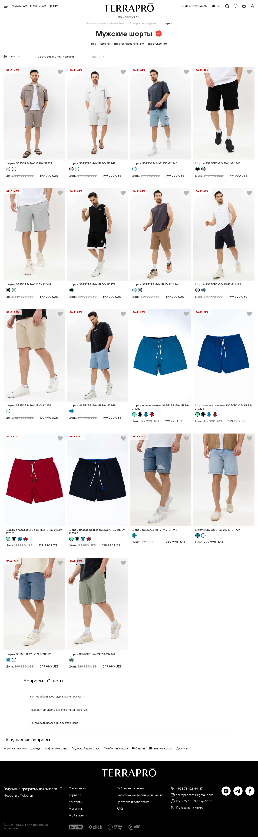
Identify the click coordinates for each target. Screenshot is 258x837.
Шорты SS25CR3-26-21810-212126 (28, 405)
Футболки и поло (116, 748)
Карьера (75, 795)
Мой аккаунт (78, 815)
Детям (53, 6)
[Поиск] (227, 6)
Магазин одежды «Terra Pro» (105, 23)
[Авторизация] (252, 6)
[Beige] (8, 169)
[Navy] (140, 290)
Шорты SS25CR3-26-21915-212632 (218, 284)
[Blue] (71, 411)
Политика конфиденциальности (140, 795)
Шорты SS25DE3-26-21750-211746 (154, 163)
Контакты (75, 802)
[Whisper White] (14, 169)
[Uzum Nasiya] (115, 827)
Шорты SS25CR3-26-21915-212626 (155, 284)
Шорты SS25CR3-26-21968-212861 (92, 654)
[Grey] (203, 169)
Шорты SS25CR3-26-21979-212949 (92, 405)
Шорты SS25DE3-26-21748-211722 (28, 654)
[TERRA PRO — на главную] (129, 11)
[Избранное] (235, 6)
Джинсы (182, 748)
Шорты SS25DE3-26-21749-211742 (154, 529)
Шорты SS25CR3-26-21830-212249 (92, 163)
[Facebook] (249, 791)
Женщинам (38, 6)
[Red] (152, 414)
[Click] (95, 827)
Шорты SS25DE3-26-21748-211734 (217, 529)
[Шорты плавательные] (160, 355)
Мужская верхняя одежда (22, 748)
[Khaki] (71, 660)
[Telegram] (238, 791)
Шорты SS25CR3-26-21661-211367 (217, 163)
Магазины (76, 808)
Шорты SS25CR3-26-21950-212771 (92, 284)
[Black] (197, 169)
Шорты (105, 43)
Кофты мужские (56, 748)
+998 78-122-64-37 (194, 6)
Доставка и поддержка (133, 802)
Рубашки (138, 748)
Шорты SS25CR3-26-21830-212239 (29, 163)
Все (93, 43)
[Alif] (134, 827)
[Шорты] (34, 113)
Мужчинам (19, 6)
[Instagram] (226, 791)
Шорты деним (157, 43)
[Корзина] (244, 6)
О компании (77, 788)
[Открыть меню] (6, 6)
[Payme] (76, 827)
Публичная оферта (130, 788)
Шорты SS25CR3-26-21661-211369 (28, 284)
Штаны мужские (160, 748)
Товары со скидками (143, 23)
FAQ (120, 808)
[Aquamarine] (134, 414)
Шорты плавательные (129, 43)
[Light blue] (134, 169)
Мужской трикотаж (85, 748)
